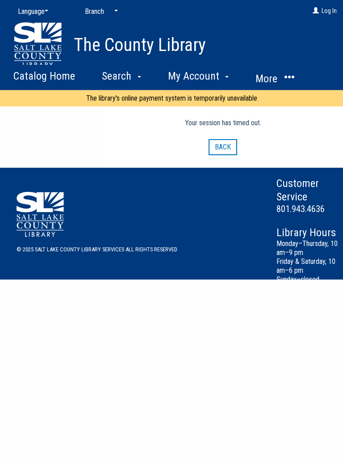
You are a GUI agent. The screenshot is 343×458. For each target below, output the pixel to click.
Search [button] (118, 76)
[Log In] (316, 10)
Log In (329, 10)
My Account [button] (195, 76)
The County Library (140, 44)
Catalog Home (44, 76)
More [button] (267, 78)
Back (223, 147)
